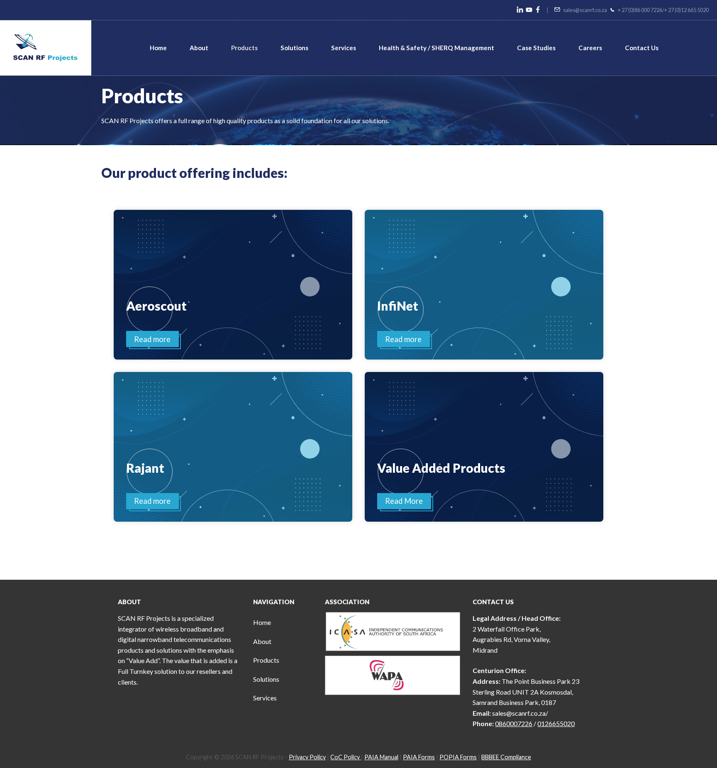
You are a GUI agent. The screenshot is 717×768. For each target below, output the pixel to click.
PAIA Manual (381, 757)
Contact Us (641, 47)
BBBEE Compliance (506, 757)
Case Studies (536, 47)
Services (343, 47)
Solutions (294, 47)
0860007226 (513, 723)
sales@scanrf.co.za (585, 10)
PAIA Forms (419, 757)
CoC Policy (345, 757)
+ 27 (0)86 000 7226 (640, 10)
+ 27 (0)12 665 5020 (686, 10)
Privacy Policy (307, 757)
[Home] (45, 47)
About (199, 47)
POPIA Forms (458, 757)
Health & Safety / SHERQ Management (436, 47)
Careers (590, 47)
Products (244, 47)
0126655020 (556, 723)
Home (158, 47)
